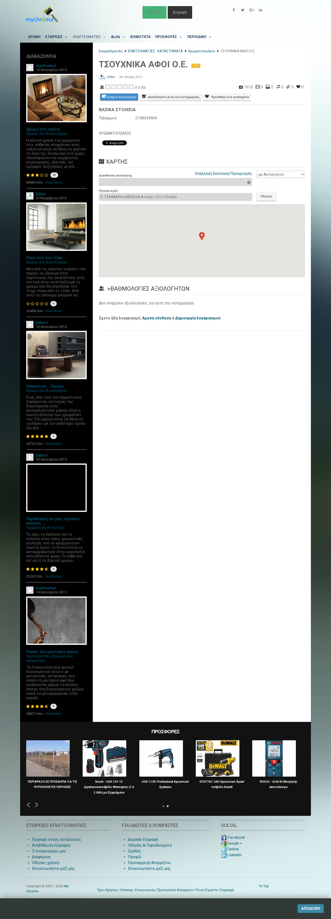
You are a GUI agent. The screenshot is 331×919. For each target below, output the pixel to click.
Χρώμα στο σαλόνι (43, 129)
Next (36, 804)
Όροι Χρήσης (107, 890)
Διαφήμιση (41, 857)
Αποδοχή (310, 908)
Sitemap (126, 890)
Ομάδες (134, 851)
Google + (234, 843)
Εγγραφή (180, 12)
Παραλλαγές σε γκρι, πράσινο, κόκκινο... (53, 521)
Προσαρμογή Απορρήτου (149, 862)
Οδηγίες (266, 196)
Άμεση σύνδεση (156, 318)
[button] (202, 236)
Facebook (236, 837)
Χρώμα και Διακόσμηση (46, 133)
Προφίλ (134, 857)
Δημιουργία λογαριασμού (198, 318)
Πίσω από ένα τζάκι (44, 257)
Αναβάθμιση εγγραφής (51, 845)
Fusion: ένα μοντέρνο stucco (52, 651)
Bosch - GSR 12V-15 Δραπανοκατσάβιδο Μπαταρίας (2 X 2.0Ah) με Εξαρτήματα (109, 787)
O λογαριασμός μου (49, 851)
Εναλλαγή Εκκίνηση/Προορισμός (223, 173)
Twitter (233, 849)
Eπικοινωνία (145, 890)
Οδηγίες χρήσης (46, 862)
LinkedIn (234, 855)
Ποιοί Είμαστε (207, 890)
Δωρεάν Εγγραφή (143, 839)
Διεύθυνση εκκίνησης (116, 175)
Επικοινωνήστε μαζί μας (53, 868)
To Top (264, 886)
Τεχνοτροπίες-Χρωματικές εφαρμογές (49, 658)
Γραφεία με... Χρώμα (44, 386)
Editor (41, 194)
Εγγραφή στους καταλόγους (56, 839)
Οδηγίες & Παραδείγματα (150, 845)
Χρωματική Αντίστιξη (45, 527)
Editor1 (42, 322)
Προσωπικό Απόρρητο (175, 890)
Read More (53, 182)
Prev (29, 804)
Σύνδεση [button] (154, 12)
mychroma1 (46, 65)
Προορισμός (108, 191)
